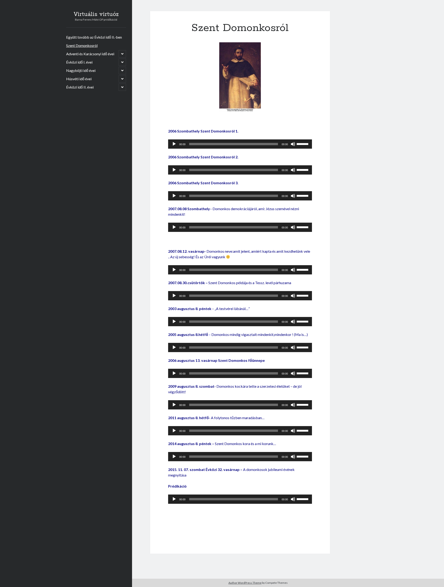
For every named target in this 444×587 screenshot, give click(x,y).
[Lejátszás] (174, 144)
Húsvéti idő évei (79, 79)
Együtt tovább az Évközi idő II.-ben (94, 37)
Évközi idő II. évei (80, 87)
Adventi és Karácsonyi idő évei (90, 54)
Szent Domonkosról (82, 45)
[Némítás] (293, 144)
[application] (240, 144)
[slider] (303, 143)
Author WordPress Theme (245, 582)
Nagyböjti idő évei (81, 70)
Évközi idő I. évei (79, 62)
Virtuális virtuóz (96, 14)
